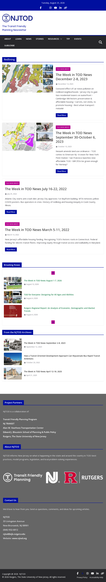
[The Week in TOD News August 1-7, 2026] (13, 283)
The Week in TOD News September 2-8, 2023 (44, 343)
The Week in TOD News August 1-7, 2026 (43, 280)
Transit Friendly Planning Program (20, 419)
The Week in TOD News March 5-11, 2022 (37, 229)
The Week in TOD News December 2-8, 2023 (74, 76)
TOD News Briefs (63, 69)
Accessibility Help (96, 577)
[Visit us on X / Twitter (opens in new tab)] (45, 7)
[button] (60, 39)
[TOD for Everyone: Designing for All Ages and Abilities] (13, 297)
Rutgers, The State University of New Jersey (24, 436)
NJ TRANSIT (8, 423)
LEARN (18, 39)
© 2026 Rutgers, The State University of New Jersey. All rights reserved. (34, 577)
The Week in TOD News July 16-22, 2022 (36, 189)
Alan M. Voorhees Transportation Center (23, 427)
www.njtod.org (19, 538)
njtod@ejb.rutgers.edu (14, 534)
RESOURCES (53, 39)
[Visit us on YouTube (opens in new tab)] (55, 7)
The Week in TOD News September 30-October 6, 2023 (76, 137)
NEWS (28, 39)
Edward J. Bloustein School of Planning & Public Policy (29, 432)
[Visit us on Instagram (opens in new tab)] (50, 7)
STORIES (40, 39)
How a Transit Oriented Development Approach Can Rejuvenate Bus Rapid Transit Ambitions (62, 357)
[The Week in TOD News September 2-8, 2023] (13, 345)
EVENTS (77, 39)
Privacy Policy (82, 577)
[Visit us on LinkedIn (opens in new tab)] (60, 7)
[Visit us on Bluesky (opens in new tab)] (65, 7)
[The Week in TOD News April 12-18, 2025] (13, 373)
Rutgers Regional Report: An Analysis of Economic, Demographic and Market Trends (59, 309)
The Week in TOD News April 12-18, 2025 (43, 371)
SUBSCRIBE (9, 45)
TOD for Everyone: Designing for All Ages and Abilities (49, 294)
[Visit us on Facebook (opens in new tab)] (40, 7)
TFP (68, 39)
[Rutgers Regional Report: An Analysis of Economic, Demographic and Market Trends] (13, 311)
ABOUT (7, 39)
